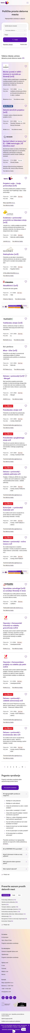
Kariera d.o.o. (6, 648)
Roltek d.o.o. (6, 129)
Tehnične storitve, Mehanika (8, 902)
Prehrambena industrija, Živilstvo (9, 911)
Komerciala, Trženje (6, 921)
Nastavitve (17, 1029)
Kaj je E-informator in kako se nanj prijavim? (12, 855)
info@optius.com (6, 991)
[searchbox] (15, 35)
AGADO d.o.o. (6, 399)
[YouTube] (14, 997)
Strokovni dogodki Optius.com (10, 951)
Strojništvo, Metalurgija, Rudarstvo (10, 909)
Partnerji (4, 968)
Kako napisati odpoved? (10, 869)
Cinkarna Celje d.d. (8, 299)
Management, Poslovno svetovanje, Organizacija (13, 918)
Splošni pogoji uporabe (7, 1018)
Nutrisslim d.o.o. (7, 340)
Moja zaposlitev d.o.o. (9, 202)
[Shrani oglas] (26, 66)
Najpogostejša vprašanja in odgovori (15, 18)
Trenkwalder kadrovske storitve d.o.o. (13, 608)
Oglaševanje (5, 954)
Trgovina (4, 904)
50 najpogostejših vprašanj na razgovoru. (11, 794)
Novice (3, 974)
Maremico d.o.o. (7, 99)
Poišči (16, 39)
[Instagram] (10, 997)
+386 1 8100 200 (6, 988)
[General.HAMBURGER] (27, 3)
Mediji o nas (5, 971)
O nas (3, 965)
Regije (13, 895)
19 (22, 767)
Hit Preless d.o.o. (7, 369)
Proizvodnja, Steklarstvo (7, 899)
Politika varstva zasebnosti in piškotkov (11, 1021)
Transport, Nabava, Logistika (8, 906)
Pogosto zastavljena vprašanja (10, 943)
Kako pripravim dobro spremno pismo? (11, 862)
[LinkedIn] (3, 997)
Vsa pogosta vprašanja (10, 787)
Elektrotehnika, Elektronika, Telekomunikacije (12, 914)
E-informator (5, 937)
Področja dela (6, 895)
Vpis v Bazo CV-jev (7, 940)
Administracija (5, 916)
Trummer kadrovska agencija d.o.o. (12, 425)
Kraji (19, 895)
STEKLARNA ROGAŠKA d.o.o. (11, 273)
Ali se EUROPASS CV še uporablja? (12, 849)
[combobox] (15, 30)
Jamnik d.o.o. (6, 241)
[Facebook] (6, 997)
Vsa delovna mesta (19, 99)
